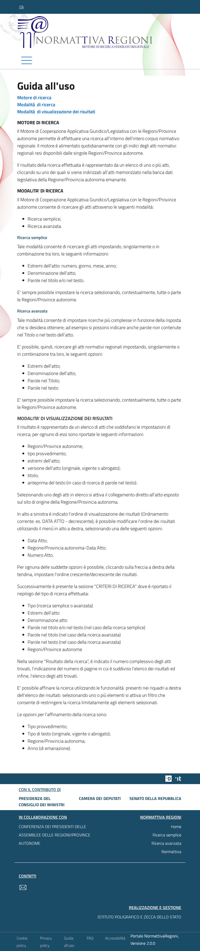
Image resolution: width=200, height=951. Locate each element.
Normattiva (171, 851)
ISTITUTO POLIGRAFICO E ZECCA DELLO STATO (139, 917)
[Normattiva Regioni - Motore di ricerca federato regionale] (101, 32)
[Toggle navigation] (100, 60)
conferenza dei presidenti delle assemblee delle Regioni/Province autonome (54, 834)
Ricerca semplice (167, 835)
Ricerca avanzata (166, 843)
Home (176, 826)
